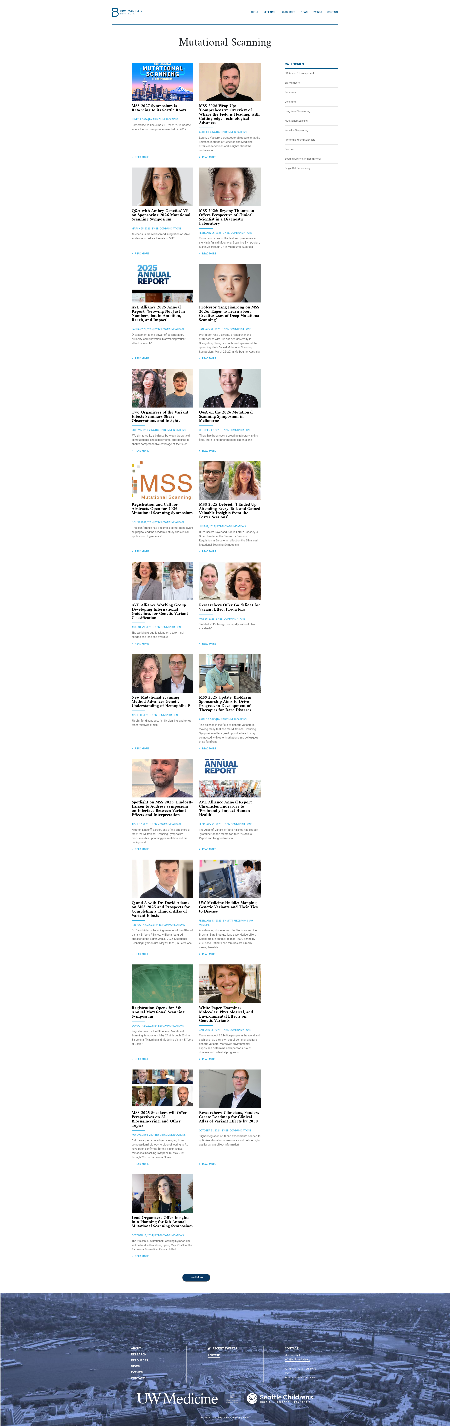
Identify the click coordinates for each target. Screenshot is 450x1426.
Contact (332, 12)
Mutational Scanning (296, 120)
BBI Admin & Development (299, 73)
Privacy (236, 1417)
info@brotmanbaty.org (297, 1359)
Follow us (214, 1355)
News (304, 12)
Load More (196, 1277)
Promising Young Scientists (300, 139)
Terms (246, 1417)
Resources (288, 12)
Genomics (290, 92)
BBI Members (292, 82)
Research (270, 12)
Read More (141, 157)
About (254, 12)
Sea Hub (289, 149)
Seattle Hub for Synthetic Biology (303, 158)
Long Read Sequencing (297, 111)
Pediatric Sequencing (296, 130)
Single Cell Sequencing (297, 168)
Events (317, 12)
